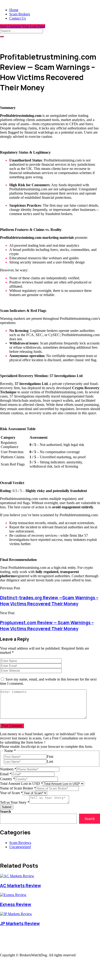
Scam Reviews (20, 843)
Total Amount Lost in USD (21, 784)
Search (5, 811)
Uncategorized (20, 847)
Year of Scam (11, 793)
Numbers (8, 769)
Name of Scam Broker (18, 788)
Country (7, 779)
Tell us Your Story (14, 802)
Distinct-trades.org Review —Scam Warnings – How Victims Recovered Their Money (49, 601)
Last (50, 761)
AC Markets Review (20, 886)
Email (5, 774)
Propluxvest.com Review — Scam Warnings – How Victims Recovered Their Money (47, 626)
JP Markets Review (20, 924)
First (50, 757)
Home (13, 10)
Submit (6, 807)
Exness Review (15, 904)
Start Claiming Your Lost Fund (22, 26)
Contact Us (17, 18)
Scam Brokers (19, 14)
